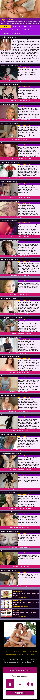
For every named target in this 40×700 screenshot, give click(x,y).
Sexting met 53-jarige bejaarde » (20, 294)
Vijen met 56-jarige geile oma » (20, 430)
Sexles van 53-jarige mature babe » (20, 217)
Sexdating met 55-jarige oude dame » (20, 314)
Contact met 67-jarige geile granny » (20, 333)
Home (5, 26)
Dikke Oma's (28, 30)
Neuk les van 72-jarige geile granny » (20, 586)
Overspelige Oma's (5, 34)
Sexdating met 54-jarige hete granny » (20, 547)
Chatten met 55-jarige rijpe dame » (20, 256)
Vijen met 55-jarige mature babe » (20, 391)
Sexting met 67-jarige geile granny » (20, 469)
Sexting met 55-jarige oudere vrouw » (20, 450)
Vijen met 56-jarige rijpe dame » (20, 139)
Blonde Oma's (5, 30)
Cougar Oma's (16, 30)
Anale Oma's (17, 26)
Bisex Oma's (28, 26)
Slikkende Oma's (17, 33)
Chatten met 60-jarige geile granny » (20, 411)
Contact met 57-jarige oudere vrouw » (20, 81)
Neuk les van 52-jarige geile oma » (20, 275)
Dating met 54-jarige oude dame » (20, 372)
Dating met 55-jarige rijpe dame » (20, 100)
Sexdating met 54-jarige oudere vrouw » (20, 489)
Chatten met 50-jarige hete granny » (20, 508)
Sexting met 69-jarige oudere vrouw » (20, 527)
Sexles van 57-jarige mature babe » (20, 158)
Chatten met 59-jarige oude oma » (20, 236)
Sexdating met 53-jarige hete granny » (20, 120)
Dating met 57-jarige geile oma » (20, 566)
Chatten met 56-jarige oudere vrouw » (20, 197)
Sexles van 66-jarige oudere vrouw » (20, 178)
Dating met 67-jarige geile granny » (20, 353)
